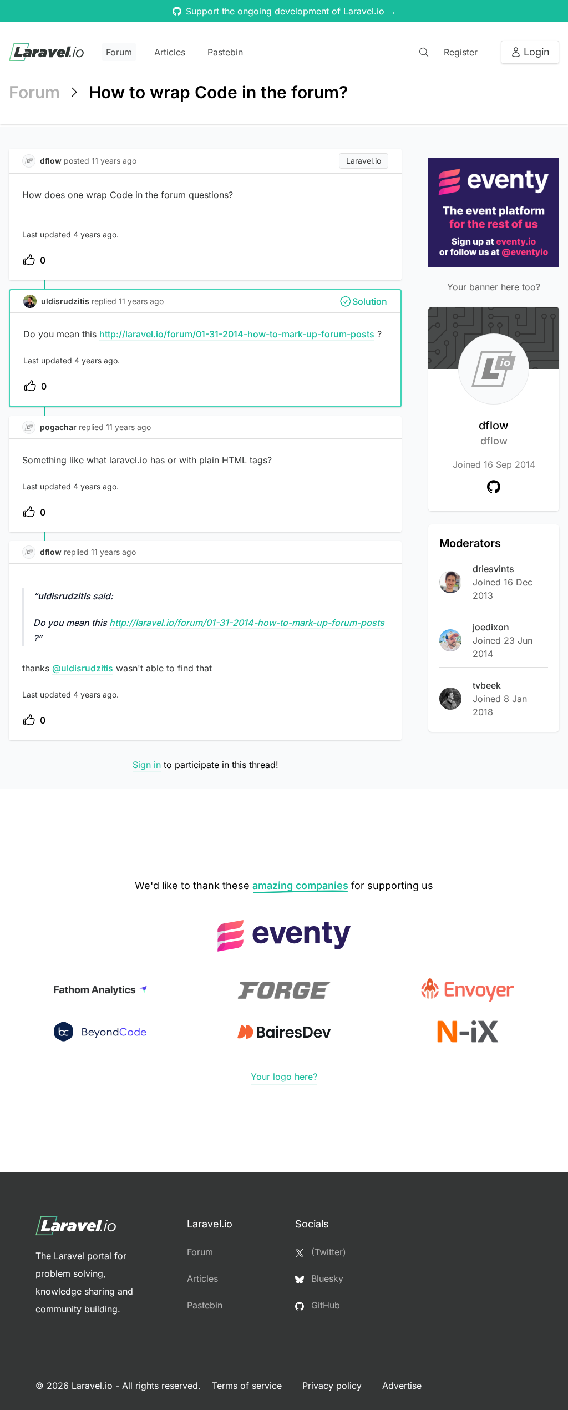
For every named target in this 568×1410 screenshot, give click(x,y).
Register (461, 52)
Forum (119, 52)
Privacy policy (333, 1385)
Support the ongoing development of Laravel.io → (291, 11)
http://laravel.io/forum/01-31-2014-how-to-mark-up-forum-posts (236, 334)
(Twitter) (327, 1251)
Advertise (402, 1385)
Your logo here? (284, 1076)
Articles (169, 52)
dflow (494, 433)
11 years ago (141, 301)
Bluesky (325, 1278)
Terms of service (248, 1385)
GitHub (324, 1305)
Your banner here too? (493, 286)
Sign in (147, 764)
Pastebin (225, 52)
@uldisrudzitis (82, 668)
